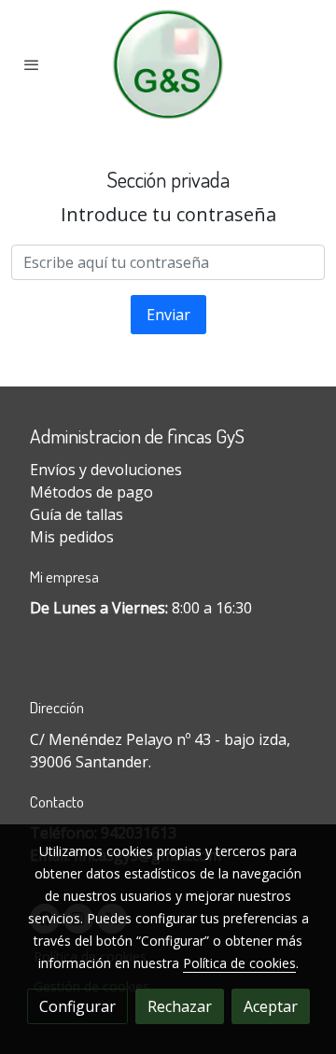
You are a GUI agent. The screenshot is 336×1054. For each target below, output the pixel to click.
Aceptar (271, 1006)
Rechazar (179, 1006)
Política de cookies (239, 963)
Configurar (77, 1006)
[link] (168, 64)
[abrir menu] (32, 64)
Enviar (168, 314)
